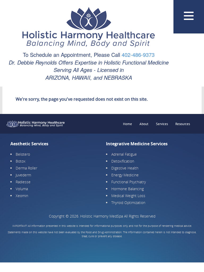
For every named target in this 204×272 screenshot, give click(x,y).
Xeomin (22, 195)
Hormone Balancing (127, 188)
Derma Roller (26, 168)
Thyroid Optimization (128, 202)
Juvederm (23, 174)
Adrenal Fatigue (124, 154)
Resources (182, 124)
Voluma (22, 188)
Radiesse (23, 181)
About (143, 124)
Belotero (23, 154)
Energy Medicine (125, 174)
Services (162, 124)
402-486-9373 (138, 54)
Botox (21, 161)
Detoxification (122, 161)
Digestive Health (124, 168)
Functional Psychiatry (128, 181)
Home (127, 124)
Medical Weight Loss (128, 195)
